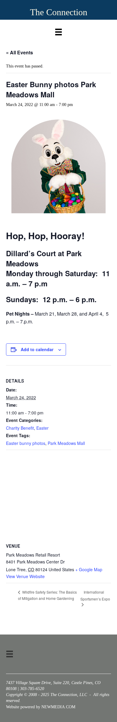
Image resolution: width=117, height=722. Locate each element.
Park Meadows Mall (66, 443)
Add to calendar (37, 349)
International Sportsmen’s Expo (95, 595)
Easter (42, 428)
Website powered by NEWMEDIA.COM (40, 707)
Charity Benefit (20, 428)
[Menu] (58, 31)
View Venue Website (25, 576)
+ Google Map (88, 569)
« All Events (19, 52)
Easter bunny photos (25, 443)
